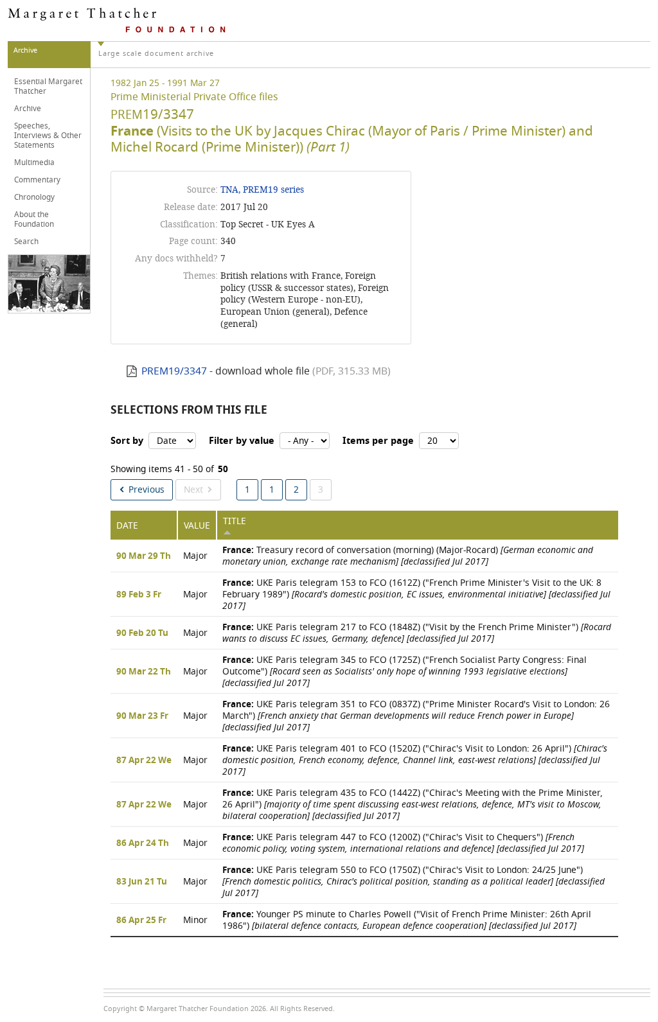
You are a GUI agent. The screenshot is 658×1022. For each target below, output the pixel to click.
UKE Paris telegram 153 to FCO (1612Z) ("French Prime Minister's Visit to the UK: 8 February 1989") (416, 594)
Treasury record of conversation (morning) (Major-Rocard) (407, 555)
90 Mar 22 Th (143, 671)
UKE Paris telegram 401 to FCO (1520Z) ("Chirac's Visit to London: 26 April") (414, 760)
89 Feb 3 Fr (138, 594)
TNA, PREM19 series (262, 189)
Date (127, 526)
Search (26, 241)
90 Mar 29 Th (143, 556)
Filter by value (241, 441)
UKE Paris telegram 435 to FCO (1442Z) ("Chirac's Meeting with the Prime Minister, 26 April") (412, 804)
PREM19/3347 (174, 371)
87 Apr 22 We (144, 760)
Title (234, 521)
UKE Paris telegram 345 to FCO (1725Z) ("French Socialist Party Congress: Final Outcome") (404, 671)
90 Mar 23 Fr (142, 716)
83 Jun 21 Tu (141, 882)
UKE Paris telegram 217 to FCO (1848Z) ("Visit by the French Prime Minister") (416, 633)
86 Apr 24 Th (142, 843)
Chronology (34, 197)
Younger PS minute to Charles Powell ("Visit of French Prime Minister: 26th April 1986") (406, 920)
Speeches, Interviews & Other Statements (48, 135)
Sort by (127, 441)
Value (197, 526)
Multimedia (34, 162)
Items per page (378, 441)
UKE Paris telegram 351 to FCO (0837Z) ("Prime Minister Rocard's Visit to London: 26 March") (416, 716)
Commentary (37, 180)
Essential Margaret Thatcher (48, 86)
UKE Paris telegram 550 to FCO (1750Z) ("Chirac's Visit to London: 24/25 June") (413, 881)
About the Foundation (34, 219)
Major (195, 556)
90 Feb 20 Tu (142, 633)
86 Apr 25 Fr (141, 920)
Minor (195, 920)
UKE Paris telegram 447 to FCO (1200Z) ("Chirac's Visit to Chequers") (403, 843)
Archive (27, 108)
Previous (146, 490)
